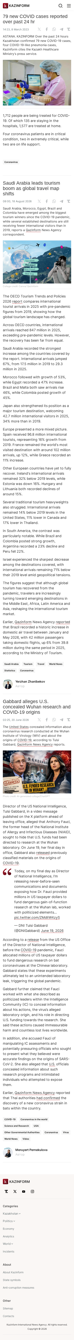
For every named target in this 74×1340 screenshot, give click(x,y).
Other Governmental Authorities (22, 1132)
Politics (8, 1221)
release (33, 940)
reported (63, 622)
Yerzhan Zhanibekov (30, 681)
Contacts (8, 1316)
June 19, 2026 (52, 931)
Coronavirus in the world (33, 1119)
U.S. (52, 1064)
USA (36, 1125)
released (43, 853)
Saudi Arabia (11, 664)
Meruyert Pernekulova (31, 1149)
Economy (8, 1228)
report (17, 301)
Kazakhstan (10, 1213)
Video (26, 1138)
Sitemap (8, 1308)
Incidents (8, 1251)
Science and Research (16, 1125)
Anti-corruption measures (18, 1287)
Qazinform (33, 230)
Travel (40, 664)
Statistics (9, 670)
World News (55, 664)
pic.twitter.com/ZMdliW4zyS (37, 917)
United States (19, 727)
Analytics (8, 1236)
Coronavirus (11, 162)
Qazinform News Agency (35, 744)
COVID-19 (24, 740)
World (7, 1244)
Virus (66, 1132)
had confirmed (48, 1098)
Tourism (28, 664)
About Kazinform (13, 1272)
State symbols (11, 1280)
